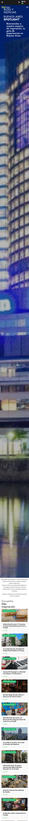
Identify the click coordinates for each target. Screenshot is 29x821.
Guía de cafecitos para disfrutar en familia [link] (13, 791)
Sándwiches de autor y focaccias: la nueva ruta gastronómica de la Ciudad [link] (14, 626)
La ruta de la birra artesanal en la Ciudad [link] (14, 814)
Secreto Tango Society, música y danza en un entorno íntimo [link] (13, 696)
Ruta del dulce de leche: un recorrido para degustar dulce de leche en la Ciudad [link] (14, 719)
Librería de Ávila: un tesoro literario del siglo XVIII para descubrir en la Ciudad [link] (12, 767)
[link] (19, 2)
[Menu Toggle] (27, 7)
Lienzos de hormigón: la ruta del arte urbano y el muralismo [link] (14, 673)
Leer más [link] (5, 630)
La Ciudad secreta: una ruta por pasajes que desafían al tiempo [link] (13, 650)
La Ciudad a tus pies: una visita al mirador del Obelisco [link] (13, 743)
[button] (2, 2)
